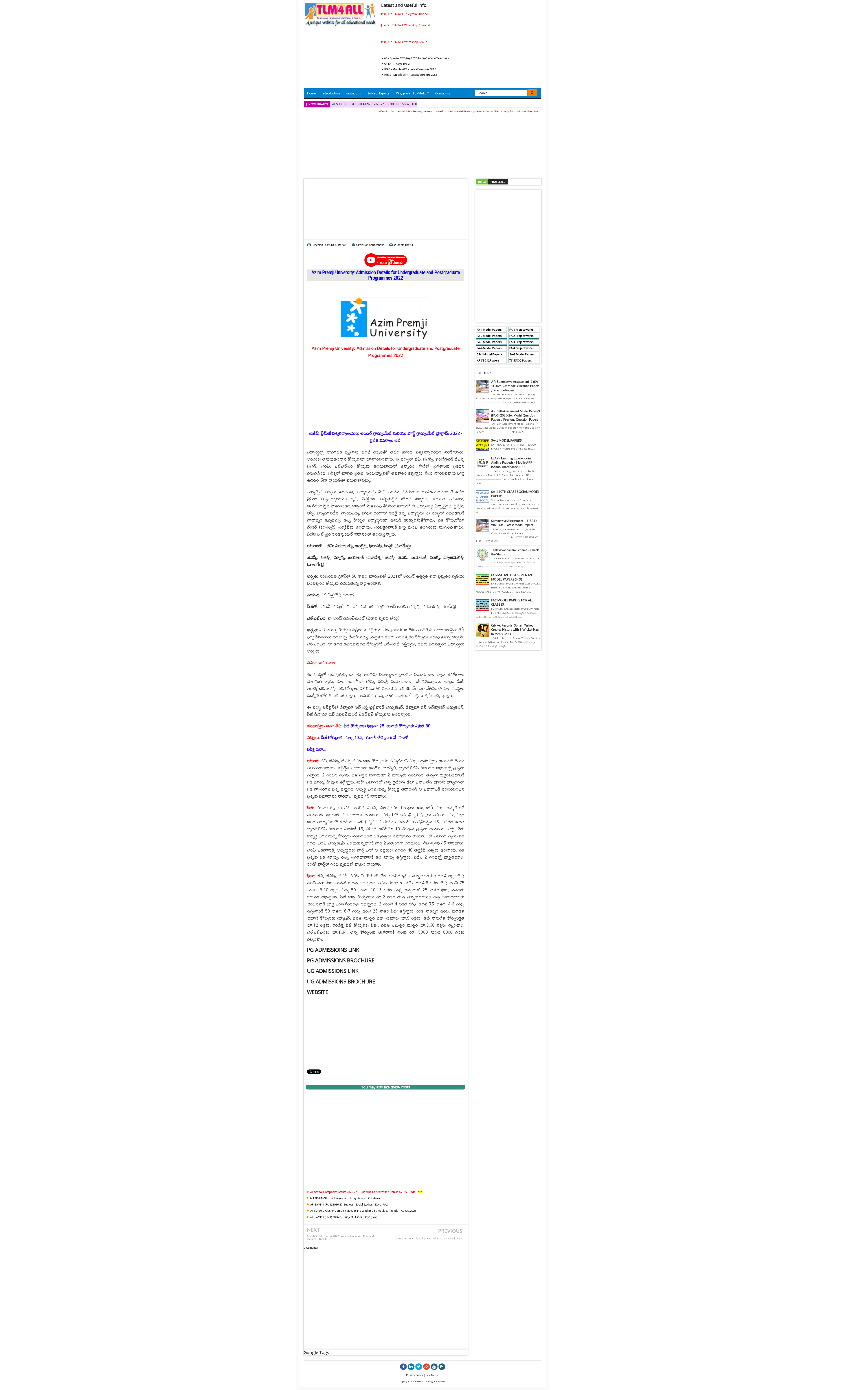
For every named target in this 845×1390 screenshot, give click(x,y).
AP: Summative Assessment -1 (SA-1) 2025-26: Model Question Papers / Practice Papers (515, 386)
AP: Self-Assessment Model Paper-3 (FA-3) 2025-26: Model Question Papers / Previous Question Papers (515, 415)
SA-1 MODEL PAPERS (506, 440)
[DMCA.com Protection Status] (491, 181)
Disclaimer (432, 1375)
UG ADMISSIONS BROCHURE (341, 981)
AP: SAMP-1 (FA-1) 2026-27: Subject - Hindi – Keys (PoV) (343, 1217)
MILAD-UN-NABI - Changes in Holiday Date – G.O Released (346, 1198)
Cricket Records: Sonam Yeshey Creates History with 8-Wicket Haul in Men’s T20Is (515, 630)
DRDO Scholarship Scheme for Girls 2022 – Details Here (429, 1238)
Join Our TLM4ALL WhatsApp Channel (405, 25)
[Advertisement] (422, 144)
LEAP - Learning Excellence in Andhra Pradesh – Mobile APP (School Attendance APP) (511, 462)
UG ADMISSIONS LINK (332, 970)
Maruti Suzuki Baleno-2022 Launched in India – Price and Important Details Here (340, 1237)
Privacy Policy (414, 1375)
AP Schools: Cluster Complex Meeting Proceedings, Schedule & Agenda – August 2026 (363, 1211)
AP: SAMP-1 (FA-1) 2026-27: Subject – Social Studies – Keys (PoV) (349, 1204)
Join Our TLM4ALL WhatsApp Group (404, 42)
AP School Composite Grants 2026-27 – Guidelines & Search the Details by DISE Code (390, 104)
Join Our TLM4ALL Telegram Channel (405, 14)
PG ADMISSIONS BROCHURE (341, 960)
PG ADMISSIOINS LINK (333, 949)
